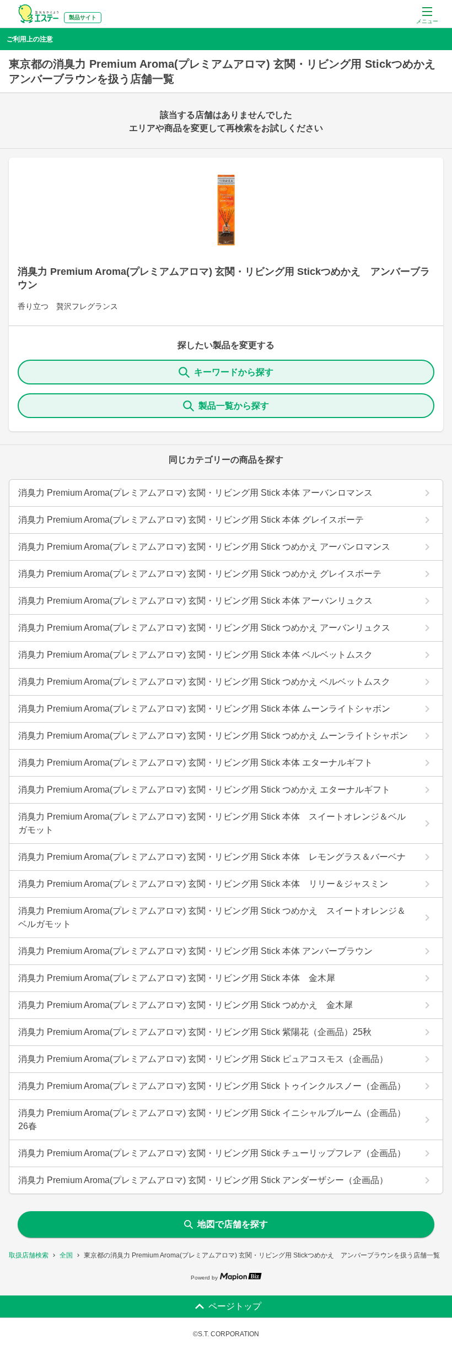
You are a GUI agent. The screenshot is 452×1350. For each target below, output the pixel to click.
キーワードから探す (233, 372)
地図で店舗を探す (232, 1224)
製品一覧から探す (233, 405)
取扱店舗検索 (29, 1255)
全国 (66, 1255)
